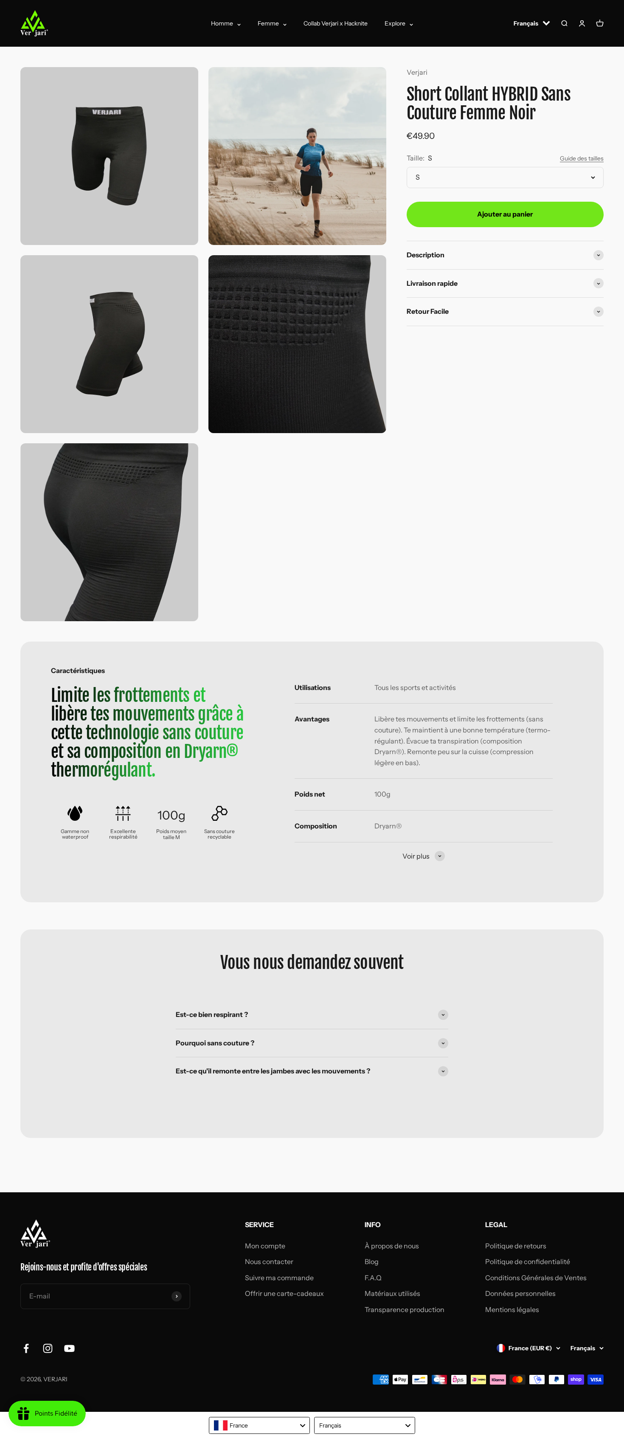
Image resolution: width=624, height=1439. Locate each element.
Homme (222, 23)
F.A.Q (373, 1277)
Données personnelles (520, 1293)
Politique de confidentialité (527, 1261)
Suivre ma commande (279, 1277)
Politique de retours (515, 1246)
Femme (268, 23)
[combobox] (259, 1425)
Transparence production (404, 1309)
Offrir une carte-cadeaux (284, 1293)
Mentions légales (512, 1309)
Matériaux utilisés (392, 1293)
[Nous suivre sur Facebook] (26, 1348)
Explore (395, 23)
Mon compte (265, 1246)
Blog (372, 1261)
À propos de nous (392, 1246)
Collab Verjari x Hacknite (336, 23)
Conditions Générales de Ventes (536, 1277)
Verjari (417, 72)
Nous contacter (269, 1261)
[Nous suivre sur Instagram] (47, 1348)
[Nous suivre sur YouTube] (69, 1348)
